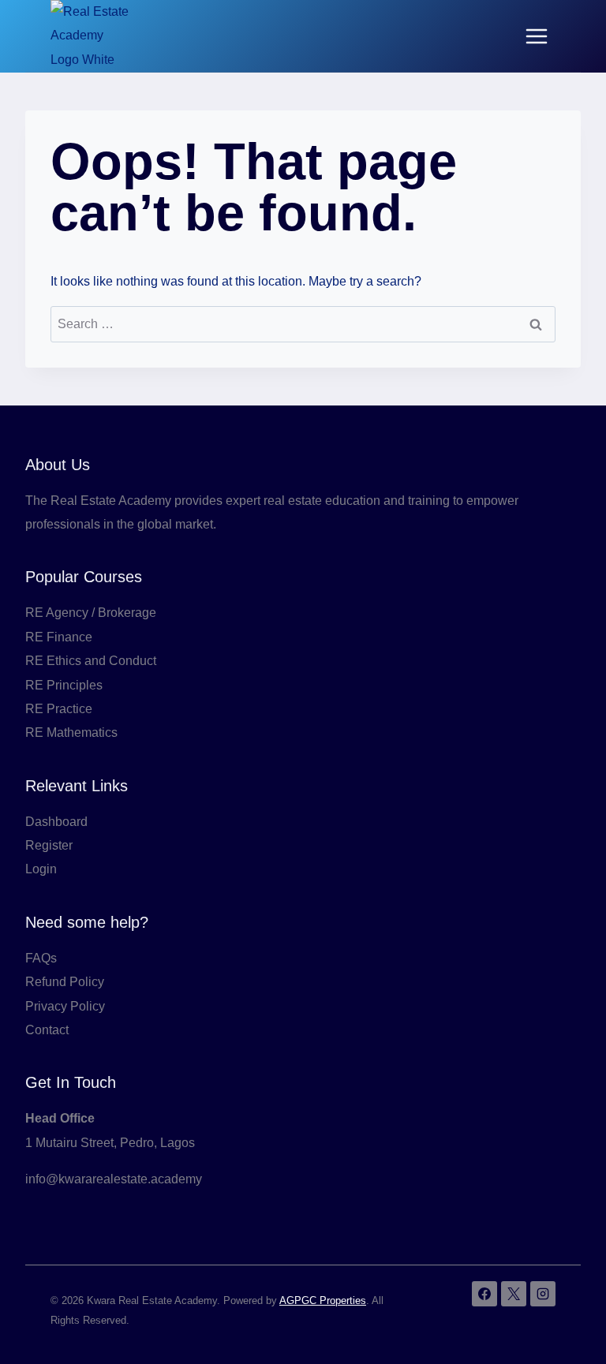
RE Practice (58, 709)
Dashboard (56, 821)
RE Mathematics (71, 732)
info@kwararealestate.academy (113, 1179)
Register (49, 845)
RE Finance (58, 637)
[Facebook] (484, 1293)
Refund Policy (64, 981)
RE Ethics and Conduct (90, 660)
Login (41, 869)
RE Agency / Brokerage (90, 612)
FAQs (41, 958)
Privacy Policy (65, 1006)
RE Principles (64, 685)
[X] (513, 1293)
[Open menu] (536, 36)
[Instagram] (543, 1293)
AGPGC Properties (322, 1300)
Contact (47, 1030)
